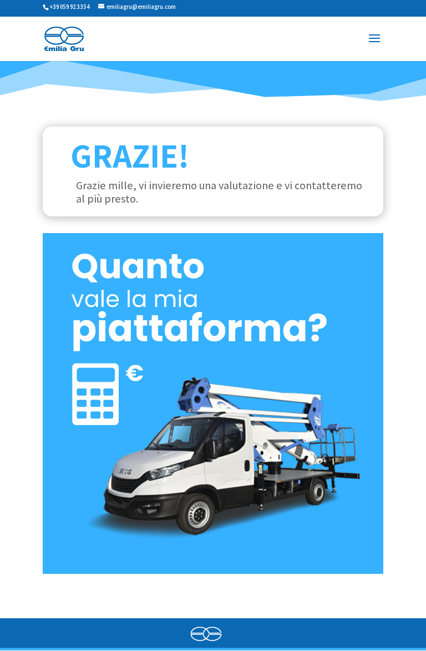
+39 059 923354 (70, 7)
